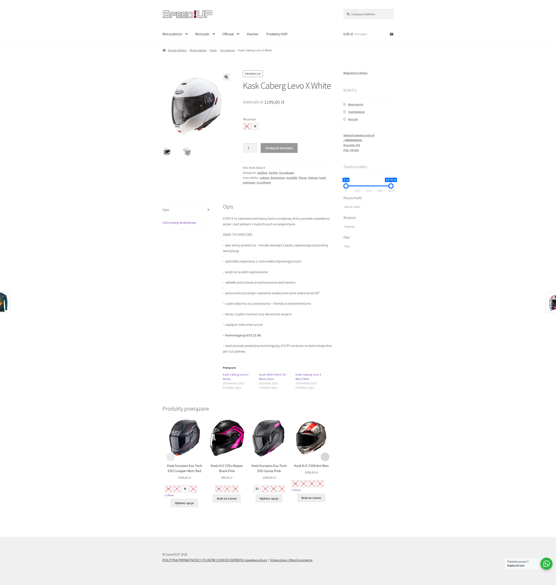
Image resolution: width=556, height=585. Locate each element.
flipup (302, 178)
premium (249, 182)
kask (322, 178)
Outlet (273, 173)
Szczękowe (227, 50)
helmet (313, 178)
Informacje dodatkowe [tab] (179, 222)
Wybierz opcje (184, 503)
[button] (226, 77)
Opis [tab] (165, 209)
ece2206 (291, 178)
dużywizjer (277, 178)
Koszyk (353, 119)
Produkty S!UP (277, 34)
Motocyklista (172, 34)
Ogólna (262, 173)
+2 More (169, 495)
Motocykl (202, 34)
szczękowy (263, 182)
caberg (264, 178)
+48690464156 (352, 140)
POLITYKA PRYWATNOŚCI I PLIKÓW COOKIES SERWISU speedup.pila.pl (214, 560)
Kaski (213, 50)
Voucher (253, 34)
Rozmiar (249, 119)
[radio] (247, 126)
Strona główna (177, 50)
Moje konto (355, 104)
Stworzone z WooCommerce (291, 560)
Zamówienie (356, 112)
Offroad (227, 34)
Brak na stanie (227, 498)
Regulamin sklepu (355, 73)
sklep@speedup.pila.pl (358, 135)
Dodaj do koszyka (279, 148)
